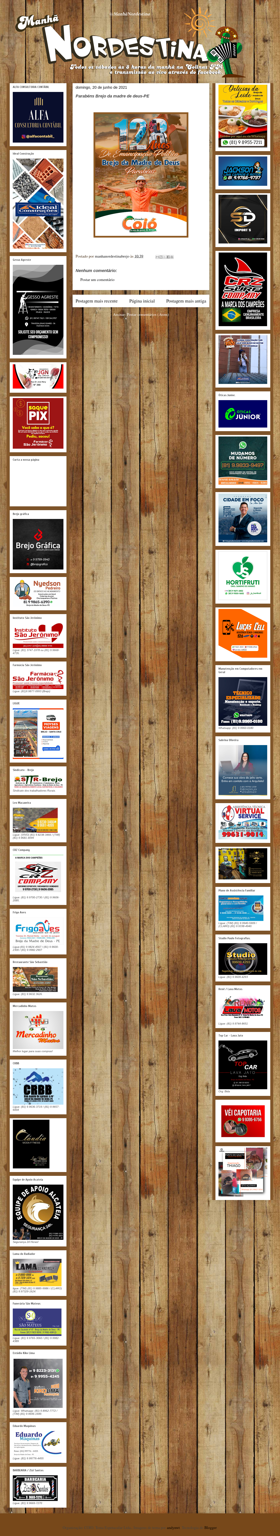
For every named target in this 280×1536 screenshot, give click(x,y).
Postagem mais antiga (186, 301)
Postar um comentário (97, 279)
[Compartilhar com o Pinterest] (172, 257)
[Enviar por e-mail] (157, 257)
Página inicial (142, 301)
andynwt (173, 1527)
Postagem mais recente (97, 301)
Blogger (210, 1527)
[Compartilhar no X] (164, 257)
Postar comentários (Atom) (148, 314)
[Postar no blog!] (161, 257)
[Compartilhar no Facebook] (168, 257)
